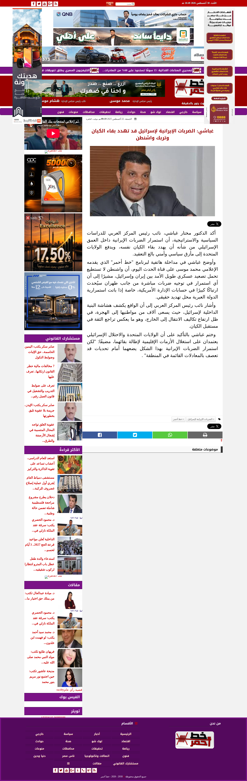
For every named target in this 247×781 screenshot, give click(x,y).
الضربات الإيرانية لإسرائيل (200, 419)
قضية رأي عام (73, 689)
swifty (60, 689)
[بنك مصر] (219, 123)
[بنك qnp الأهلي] (123, 18)
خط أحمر (177, 419)
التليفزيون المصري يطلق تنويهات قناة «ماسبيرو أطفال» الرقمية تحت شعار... (61, 70)
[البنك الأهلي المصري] (123, 37)
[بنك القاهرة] (53, 151)
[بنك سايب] (53, 242)
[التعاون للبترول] (53, 183)
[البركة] (123, 55)
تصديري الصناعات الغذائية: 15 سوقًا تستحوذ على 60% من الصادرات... (169, 70)
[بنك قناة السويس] (53, 301)
